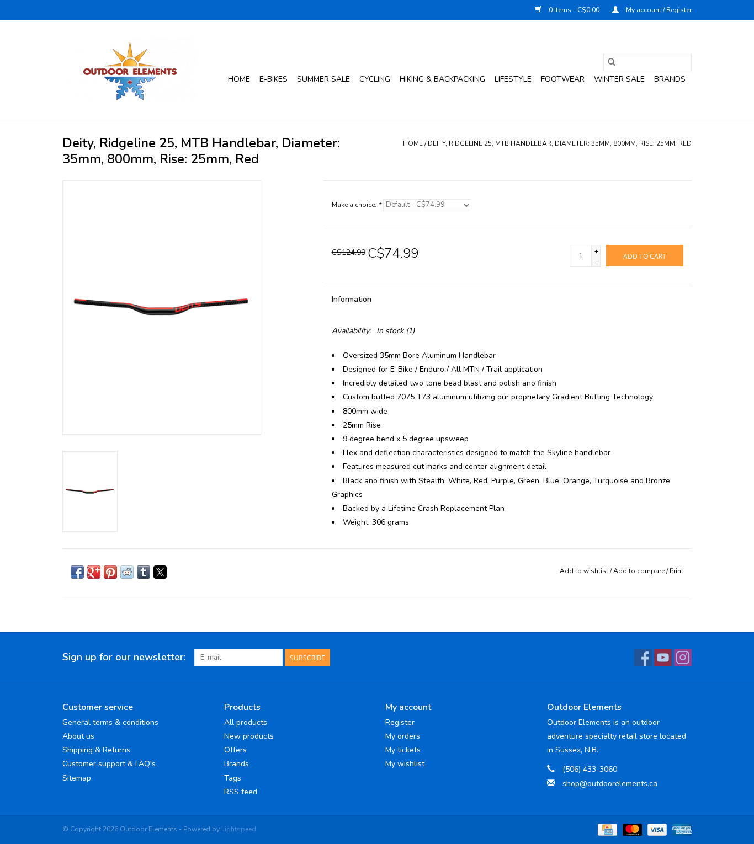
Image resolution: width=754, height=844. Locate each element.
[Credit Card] (606, 829)
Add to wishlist (585, 571)
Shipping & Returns (96, 750)
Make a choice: (356, 204)
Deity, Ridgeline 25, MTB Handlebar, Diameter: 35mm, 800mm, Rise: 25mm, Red (560, 143)
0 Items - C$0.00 (574, 10)
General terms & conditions (110, 722)
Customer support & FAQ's (109, 763)
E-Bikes (273, 79)
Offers (235, 750)
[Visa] (656, 829)
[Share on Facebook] (77, 572)
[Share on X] (160, 572)
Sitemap (76, 778)
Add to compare (639, 571)
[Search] (611, 62)
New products (249, 736)
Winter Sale (619, 79)
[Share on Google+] (93, 572)
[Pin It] (110, 572)
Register (400, 722)
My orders (402, 736)
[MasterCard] (631, 829)
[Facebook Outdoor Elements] (643, 657)
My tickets (403, 750)
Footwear (563, 79)
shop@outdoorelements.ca (609, 783)
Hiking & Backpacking (442, 79)
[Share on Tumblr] (143, 572)
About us (78, 736)
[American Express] (680, 829)
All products (245, 722)
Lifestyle (513, 79)
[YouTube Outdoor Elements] (663, 657)
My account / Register (658, 10)
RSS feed (240, 792)
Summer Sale (323, 79)
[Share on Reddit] (127, 572)
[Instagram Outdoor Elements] (683, 657)
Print (676, 571)
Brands (670, 79)
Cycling (374, 79)
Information (351, 299)
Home (239, 79)
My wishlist (404, 763)
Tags (232, 778)
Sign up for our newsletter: (124, 657)
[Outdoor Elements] (130, 70)
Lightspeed (238, 829)
